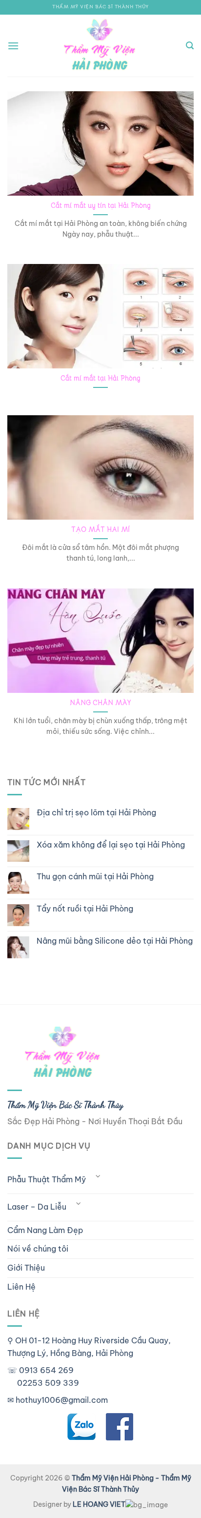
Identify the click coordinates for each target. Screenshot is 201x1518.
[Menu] (13, 46)
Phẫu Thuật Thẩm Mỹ (46, 1179)
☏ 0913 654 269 (40, 1370)
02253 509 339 (48, 1383)
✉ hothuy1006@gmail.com (57, 1400)
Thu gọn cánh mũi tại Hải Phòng (95, 876)
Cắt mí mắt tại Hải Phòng (100, 378)
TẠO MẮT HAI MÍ (100, 530)
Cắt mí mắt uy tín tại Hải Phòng (101, 206)
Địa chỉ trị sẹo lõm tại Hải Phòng (96, 812)
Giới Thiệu (26, 1268)
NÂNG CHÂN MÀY (100, 703)
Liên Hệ (21, 1287)
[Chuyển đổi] (98, 1176)
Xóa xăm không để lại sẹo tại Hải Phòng (111, 845)
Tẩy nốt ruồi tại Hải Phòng (85, 908)
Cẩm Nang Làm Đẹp (45, 1230)
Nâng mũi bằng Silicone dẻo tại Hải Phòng (115, 941)
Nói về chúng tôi (37, 1249)
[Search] (190, 45)
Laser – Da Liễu (36, 1207)
